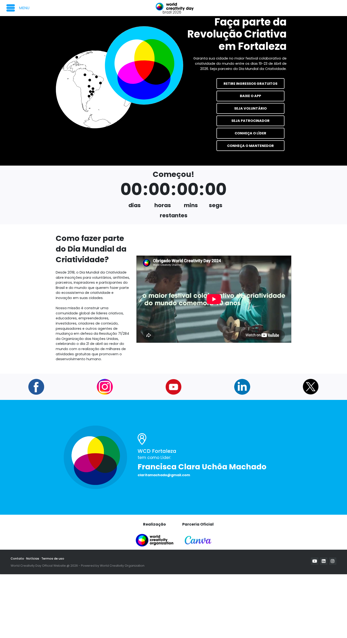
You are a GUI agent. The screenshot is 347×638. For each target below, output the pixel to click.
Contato (17, 559)
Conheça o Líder (250, 133)
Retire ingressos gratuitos (250, 83)
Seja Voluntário (250, 108)
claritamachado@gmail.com (164, 475)
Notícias (32, 559)
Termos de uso (52, 559)
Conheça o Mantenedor (250, 145)
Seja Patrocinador (250, 120)
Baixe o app (250, 96)
